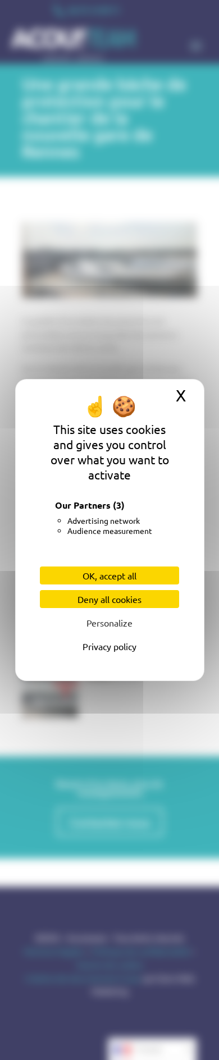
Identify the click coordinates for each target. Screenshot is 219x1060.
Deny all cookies (109, 599)
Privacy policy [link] (109, 646)
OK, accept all (109, 575)
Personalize (109, 622)
